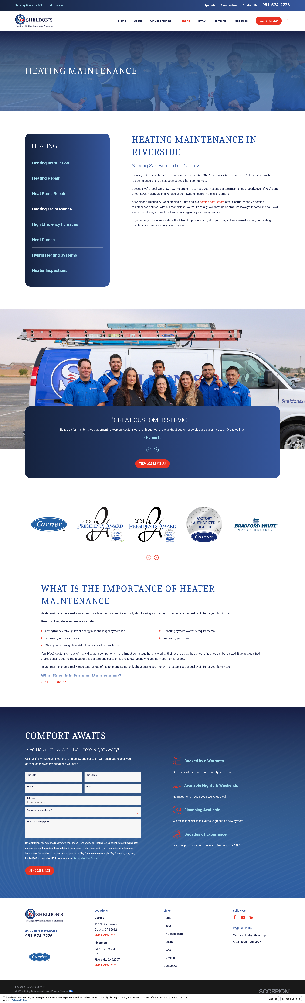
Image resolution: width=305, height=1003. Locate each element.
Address (31, 798)
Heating (168, 941)
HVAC (167, 949)
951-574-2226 (276, 4)
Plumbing (170, 957)
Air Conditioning (173, 933)
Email (89, 786)
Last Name (91, 775)
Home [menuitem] (122, 20)
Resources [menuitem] (241, 20)
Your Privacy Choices (57, 991)
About (167, 925)
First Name (32, 775)
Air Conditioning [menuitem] (161, 20)
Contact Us (250, 5)
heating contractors (212, 201)
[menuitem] (67, 163)
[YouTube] (243, 917)
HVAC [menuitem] (202, 20)
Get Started (269, 20)
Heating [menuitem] (185, 20)
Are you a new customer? (39, 810)
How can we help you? (38, 821)
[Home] (34, 20)
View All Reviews (152, 463)
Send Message (39, 870)
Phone (30, 786)
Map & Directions (105, 934)
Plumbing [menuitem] (220, 20)
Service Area (229, 5)
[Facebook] (235, 917)
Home (167, 917)
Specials (210, 5)
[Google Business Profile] (251, 917)
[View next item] (156, 449)
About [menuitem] (138, 20)
